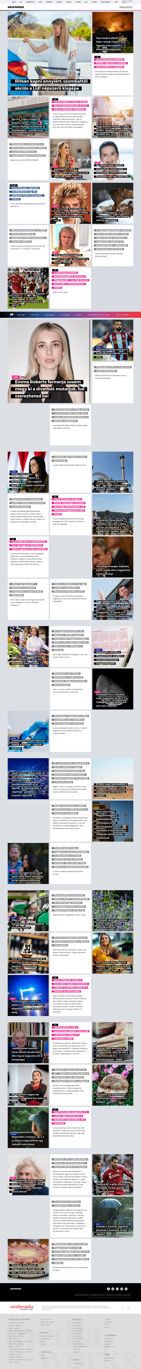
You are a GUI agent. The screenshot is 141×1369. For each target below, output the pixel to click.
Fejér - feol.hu (14, 1339)
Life (21, 2)
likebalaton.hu (77, 1333)
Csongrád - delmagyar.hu (18, 1333)
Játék (116, 2)
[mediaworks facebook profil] (123, 1307)
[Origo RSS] (126, 1289)
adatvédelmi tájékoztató (82, 1295)
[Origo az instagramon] (117, 1289)
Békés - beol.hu (14, 1328)
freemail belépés (126, 7)
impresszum (118, 1295)
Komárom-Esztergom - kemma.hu (20, 1352)
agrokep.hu (45, 1358)
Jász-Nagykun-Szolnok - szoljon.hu (21, 1349)
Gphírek (78, 2)
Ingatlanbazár (105, 2)
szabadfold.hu (46, 1339)
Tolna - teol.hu (14, 1362)
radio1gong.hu (110, 1358)
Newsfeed (49, 2)
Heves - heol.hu (14, 1346)
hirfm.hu (107, 1360)
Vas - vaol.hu (45, 1319)
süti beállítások (109, 1295)
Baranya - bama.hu (15, 1325)
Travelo (68, 2)
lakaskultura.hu (78, 1328)
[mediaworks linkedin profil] (128, 1307)
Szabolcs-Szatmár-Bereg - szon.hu (21, 1360)
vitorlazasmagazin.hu (80, 1346)
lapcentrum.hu (110, 1346)
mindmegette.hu (78, 1339)
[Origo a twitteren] (112, 1289)
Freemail (59, 2)
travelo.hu (76, 1341)
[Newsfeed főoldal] (15, 1289)
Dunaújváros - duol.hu (16, 1336)
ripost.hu (108, 1319)
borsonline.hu (77, 1363)
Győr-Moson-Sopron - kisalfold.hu (20, 1341)
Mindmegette (30, 2)
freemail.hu (108, 1339)
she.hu (107, 1327)
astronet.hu (77, 1323)
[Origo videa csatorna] (121, 1289)
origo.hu (43, 1344)
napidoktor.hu (77, 1336)
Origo (13, 2)
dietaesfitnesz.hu (78, 1344)
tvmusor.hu (76, 1352)
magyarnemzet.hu (47, 1336)
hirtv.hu (43, 1341)
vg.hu (43, 1355)
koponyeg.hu (109, 1341)
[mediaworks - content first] (21, 1307)
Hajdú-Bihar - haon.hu (16, 1344)
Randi (95, 2)
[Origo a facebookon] (108, 1289)
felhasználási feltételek (97, 1295)
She (86, 2)
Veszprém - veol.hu (47, 1322)
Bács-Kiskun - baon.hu (17, 1323)
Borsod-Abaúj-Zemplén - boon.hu (20, 1331)
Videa (40, 2)
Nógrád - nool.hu (15, 1354)
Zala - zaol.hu (45, 1325)
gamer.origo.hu (78, 1331)
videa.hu (108, 1344)
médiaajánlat (127, 1295)
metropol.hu (109, 1322)
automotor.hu (77, 1325)
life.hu (107, 1325)
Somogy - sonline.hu (16, 1357)
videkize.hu (77, 1349)
